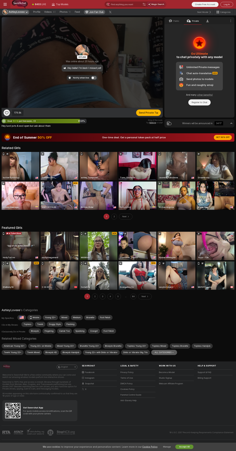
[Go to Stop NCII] (66, 432)
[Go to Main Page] (19, 4)
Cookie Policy (149, 447)
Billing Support (204, 378)
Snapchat (89, 384)
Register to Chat (199, 102)
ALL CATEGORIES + (164, 352)
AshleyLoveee (11, 310)
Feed (77, 11)
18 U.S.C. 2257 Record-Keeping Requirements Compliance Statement (201, 432)
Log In (227, 4)
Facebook (90, 372)
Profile (36, 11)
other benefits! (205, 95)
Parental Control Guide (130, 395)
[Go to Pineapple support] (50, 432)
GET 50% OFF (223, 137)
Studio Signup (165, 378)
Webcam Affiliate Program (171, 384)
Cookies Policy (127, 389)
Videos (50, 11)
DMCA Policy (126, 384)
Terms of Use (126, 378)
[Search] (144, 4)
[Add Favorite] (7, 112)
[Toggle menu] (5, 4)
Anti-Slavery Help (128, 400)
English (64, 367)
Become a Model (167, 372)
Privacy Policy (127, 372)
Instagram (89, 378)
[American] (21, 317)
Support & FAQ (204, 372)
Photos (65, 11)
